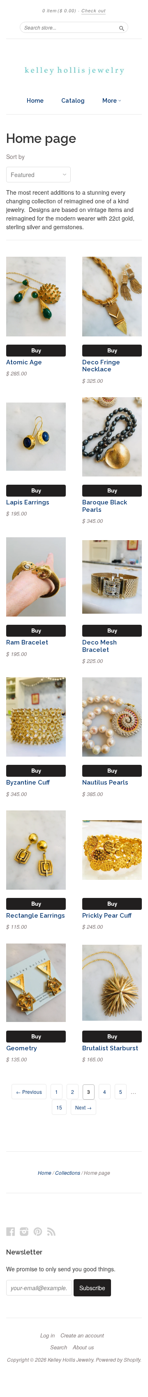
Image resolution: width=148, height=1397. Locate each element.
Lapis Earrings (27, 502)
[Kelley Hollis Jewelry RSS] (51, 1231)
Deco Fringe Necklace (101, 366)
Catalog (73, 100)
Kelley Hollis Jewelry (70, 1359)
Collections (67, 1172)
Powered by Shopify (118, 1359)
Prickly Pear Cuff (107, 915)
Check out (93, 10)
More (110, 100)
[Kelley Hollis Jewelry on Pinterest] (37, 1231)
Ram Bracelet (27, 642)
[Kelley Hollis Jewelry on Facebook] (10, 1231)
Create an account (82, 1335)
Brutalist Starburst (110, 1048)
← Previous (29, 1091)
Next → (83, 1107)
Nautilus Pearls (105, 782)
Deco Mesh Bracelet (99, 646)
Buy (36, 350)
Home (35, 100)
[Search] (121, 27)
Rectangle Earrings (35, 915)
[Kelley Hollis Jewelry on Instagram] (24, 1231)
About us (83, 1347)
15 (59, 1107)
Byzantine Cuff (28, 782)
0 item (59, 10)
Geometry (21, 1048)
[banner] (74, 65)
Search (58, 1347)
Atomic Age (24, 362)
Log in (47, 1335)
